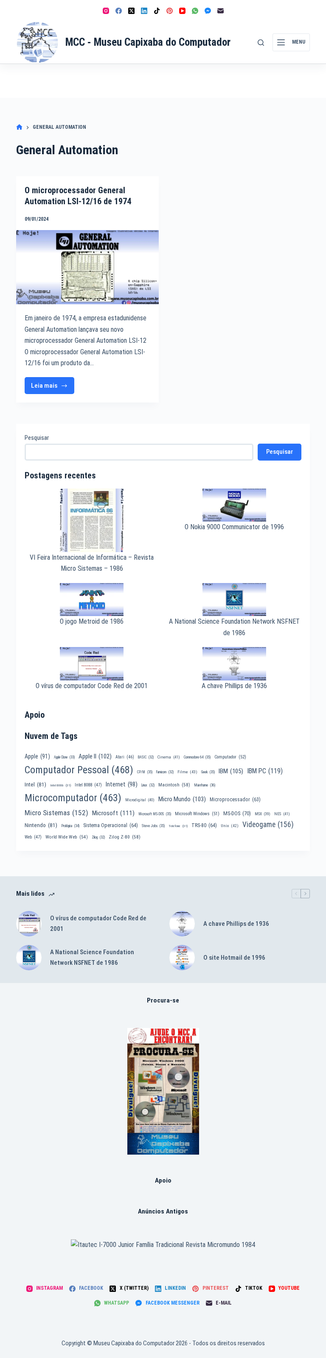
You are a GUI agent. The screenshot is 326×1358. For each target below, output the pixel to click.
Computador (230, 757)
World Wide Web (66, 837)
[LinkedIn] (144, 11)
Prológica (70, 826)
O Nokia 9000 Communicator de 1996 (234, 527)
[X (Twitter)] (131, 11)
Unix (230, 825)
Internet (122, 784)
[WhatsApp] (195, 11)
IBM (231, 771)
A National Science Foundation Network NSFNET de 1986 (92, 957)
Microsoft (113, 813)
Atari (124, 757)
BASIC (146, 757)
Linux (148, 785)
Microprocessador (235, 800)
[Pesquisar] (261, 42)
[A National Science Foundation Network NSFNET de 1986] (29, 957)
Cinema (168, 757)
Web (33, 837)
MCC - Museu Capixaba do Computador (147, 42)
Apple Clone (64, 757)
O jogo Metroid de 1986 (92, 621)
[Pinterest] (169, 11)
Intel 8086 (60, 785)
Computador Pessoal (79, 770)
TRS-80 (204, 825)
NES (282, 813)
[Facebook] (118, 11)
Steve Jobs (153, 826)
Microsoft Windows (197, 813)
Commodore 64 (197, 757)
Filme (187, 771)
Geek (208, 772)
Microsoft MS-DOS (154, 814)
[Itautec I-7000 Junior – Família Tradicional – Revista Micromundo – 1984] (163, 1244)
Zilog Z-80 (125, 837)
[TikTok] (157, 11)
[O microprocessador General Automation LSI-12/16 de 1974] (87, 267)
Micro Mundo (182, 799)
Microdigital (140, 799)
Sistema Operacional (110, 825)
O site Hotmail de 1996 (234, 957)
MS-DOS (237, 813)
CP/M (144, 772)
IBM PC (265, 771)
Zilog (98, 837)
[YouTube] (182, 11)
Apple (37, 756)
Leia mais (52, 388)
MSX (262, 813)
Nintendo (41, 825)
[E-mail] (220, 11)
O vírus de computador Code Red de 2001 (92, 686)
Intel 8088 (88, 785)
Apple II (95, 756)
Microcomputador (73, 798)
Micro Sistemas (56, 812)
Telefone (178, 826)
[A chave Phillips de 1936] (182, 923)
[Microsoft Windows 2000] (163, 1091)
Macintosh (174, 785)
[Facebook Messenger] (208, 11)
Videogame (268, 824)
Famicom (165, 772)
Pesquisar (37, 438)
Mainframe (205, 785)
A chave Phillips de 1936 (234, 686)
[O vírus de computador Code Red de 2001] (29, 923)
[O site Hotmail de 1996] (182, 957)
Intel (35, 784)
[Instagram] (106, 11)
